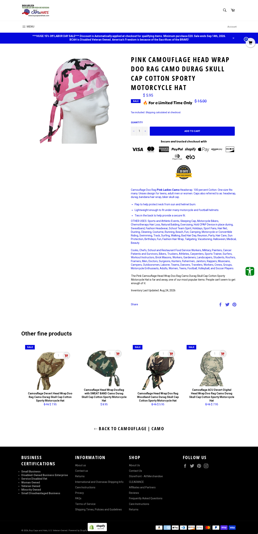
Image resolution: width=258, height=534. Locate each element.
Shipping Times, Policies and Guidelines (98, 509)
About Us (134, 465)
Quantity (137, 122)
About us (80, 465)
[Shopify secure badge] (97, 530)
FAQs (78, 498)
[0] (250, 43)
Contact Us (135, 470)
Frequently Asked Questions (145, 498)
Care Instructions (85, 487)
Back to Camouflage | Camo (131, 428)
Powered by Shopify (78, 530)
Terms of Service (85, 504)
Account (232, 26)
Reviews (134, 492)
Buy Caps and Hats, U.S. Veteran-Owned (48, 530)
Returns (80, 476)
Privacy (79, 492)
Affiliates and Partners (142, 487)
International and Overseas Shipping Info (99, 481)
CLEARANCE (136, 481)
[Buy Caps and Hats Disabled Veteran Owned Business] (35, 10)
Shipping (150, 112)
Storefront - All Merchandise (146, 476)
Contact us (81, 470)
